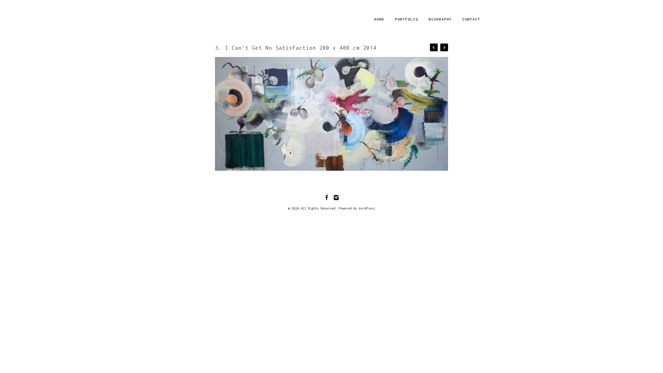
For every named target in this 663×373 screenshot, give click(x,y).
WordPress (367, 208)
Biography (440, 19)
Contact (471, 19)
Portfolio (406, 19)
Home (379, 19)
